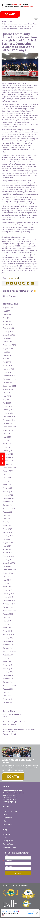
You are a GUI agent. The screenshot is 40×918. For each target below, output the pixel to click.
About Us (6, 834)
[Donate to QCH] (10, 14)
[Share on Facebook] (7, 283)
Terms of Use (8, 844)
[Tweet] (11, 283)
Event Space (7, 824)
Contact (6, 837)
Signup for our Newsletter (18, 290)
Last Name (8, 866)
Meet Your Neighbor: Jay (12, 714)
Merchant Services (26, 908)
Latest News (13, 278)
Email (6, 855)
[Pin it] (19, 283)
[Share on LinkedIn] (28, 283)
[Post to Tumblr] (15, 283)
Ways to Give (8, 818)
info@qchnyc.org (9, 802)
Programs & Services (10, 811)
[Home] (2, 6)
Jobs (4, 821)
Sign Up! (18, 873)
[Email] (32, 283)
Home (4, 22)
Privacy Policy (8, 841)
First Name (8, 860)
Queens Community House (19, 7)
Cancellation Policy (9, 847)
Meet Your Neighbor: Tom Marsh (16, 722)
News (10, 22)
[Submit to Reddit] (23, 283)
